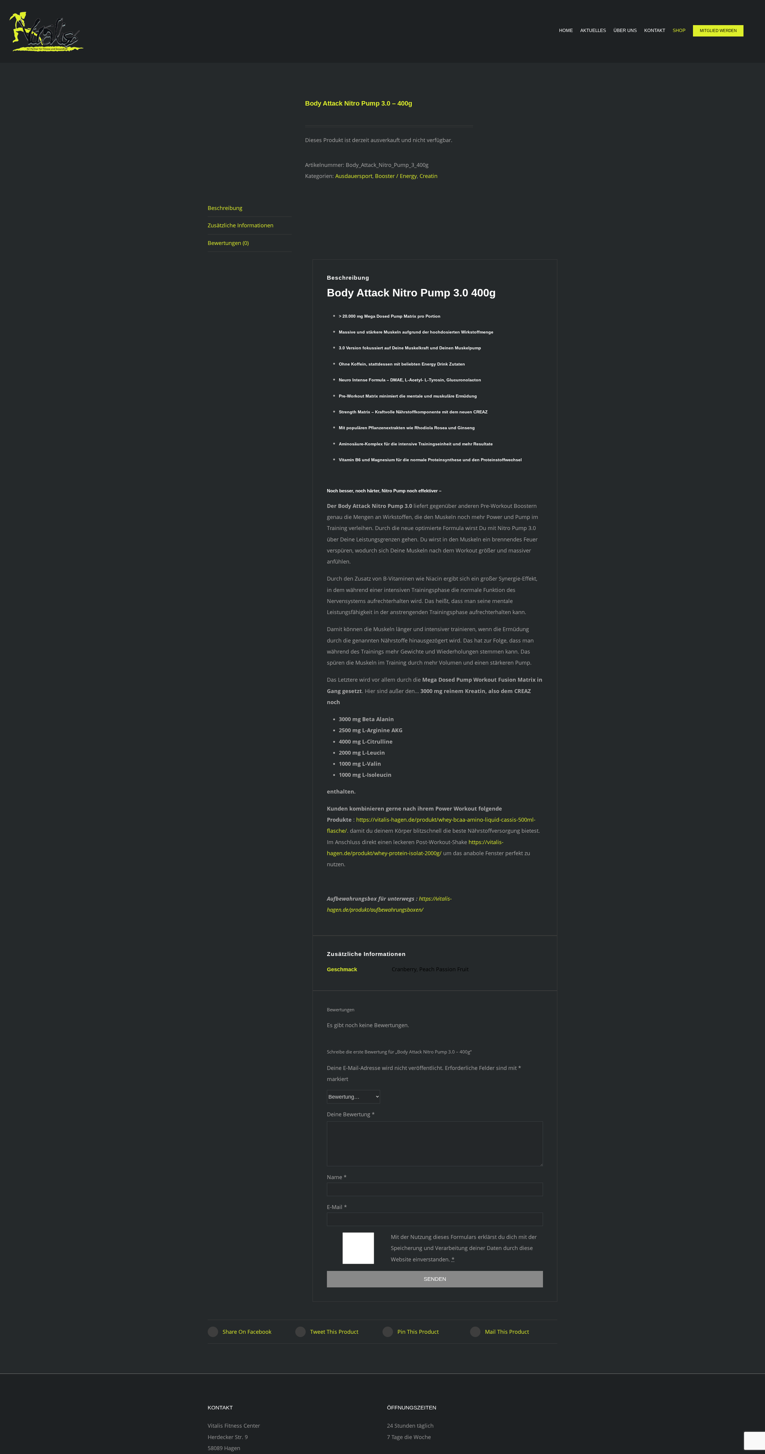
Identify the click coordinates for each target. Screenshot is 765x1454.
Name (337, 1177)
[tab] (250, 208)
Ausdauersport (353, 175)
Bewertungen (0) (228, 242)
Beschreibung (225, 207)
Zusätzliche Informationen (240, 225)
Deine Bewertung (351, 1114)
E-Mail (337, 1207)
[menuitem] (569, 30)
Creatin (428, 175)
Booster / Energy (396, 175)
